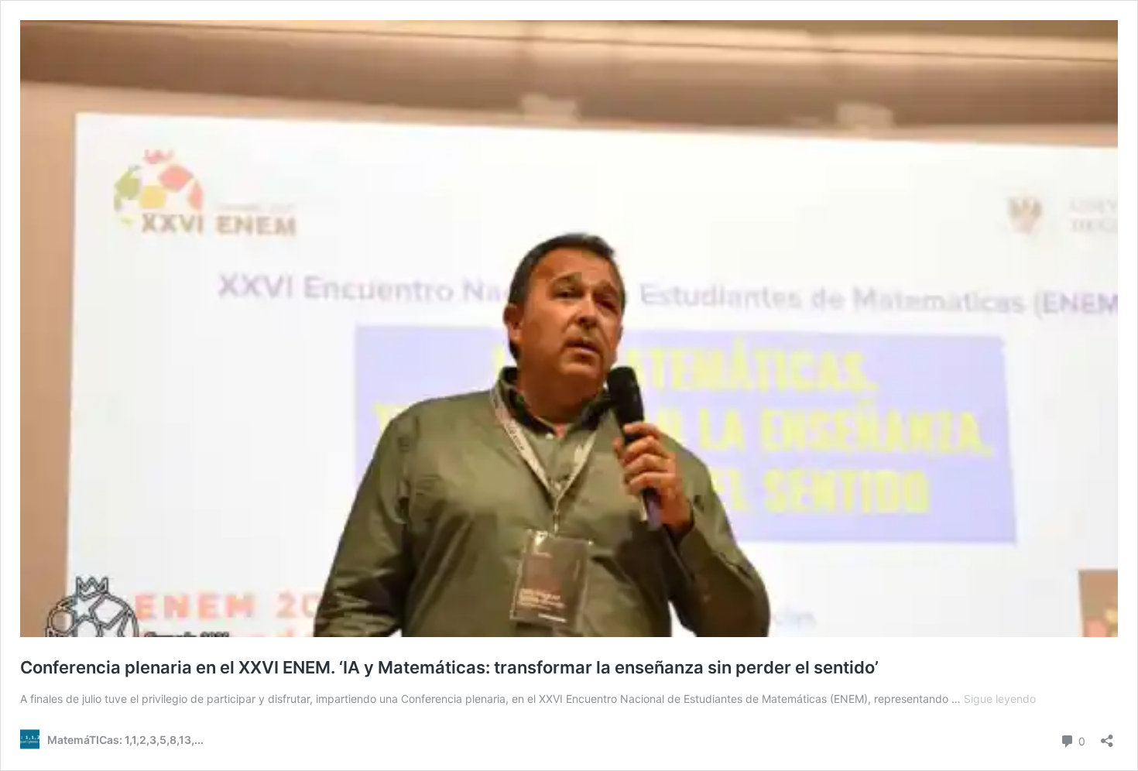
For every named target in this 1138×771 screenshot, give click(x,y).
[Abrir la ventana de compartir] (1107, 736)
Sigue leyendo (1000, 698)
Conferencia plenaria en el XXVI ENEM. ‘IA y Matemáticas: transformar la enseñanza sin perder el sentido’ (449, 667)
